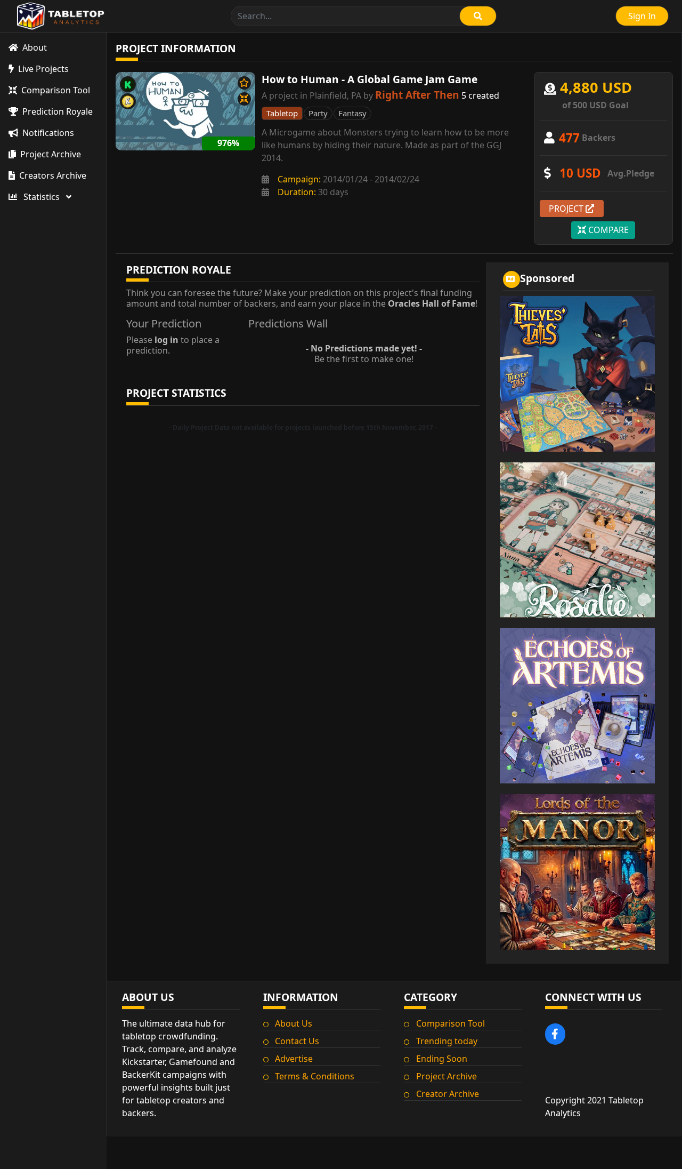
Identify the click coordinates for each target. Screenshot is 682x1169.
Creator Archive (447, 1094)
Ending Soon (441, 1058)
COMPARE (607, 230)
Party (318, 113)
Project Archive (446, 1076)
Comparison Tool (450, 1023)
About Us (293, 1023)
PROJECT (567, 208)
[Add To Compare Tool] (244, 99)
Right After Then (417, 94)
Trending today (446, 1041)
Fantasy (352, 113)
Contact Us (297, 1041)
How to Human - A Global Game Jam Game (369, 79)
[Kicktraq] (128, 101)
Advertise (294, 1058)
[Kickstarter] (128, 84)
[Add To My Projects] (244, 83)
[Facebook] (555, 1034)
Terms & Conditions (314, 1076)
